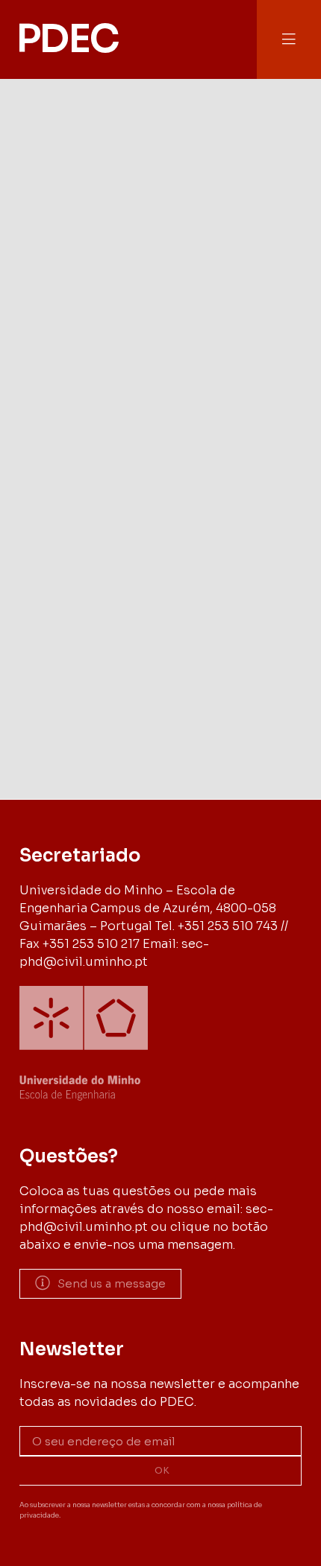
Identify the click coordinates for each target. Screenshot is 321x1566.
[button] (289, 39)
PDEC (67, 39)
